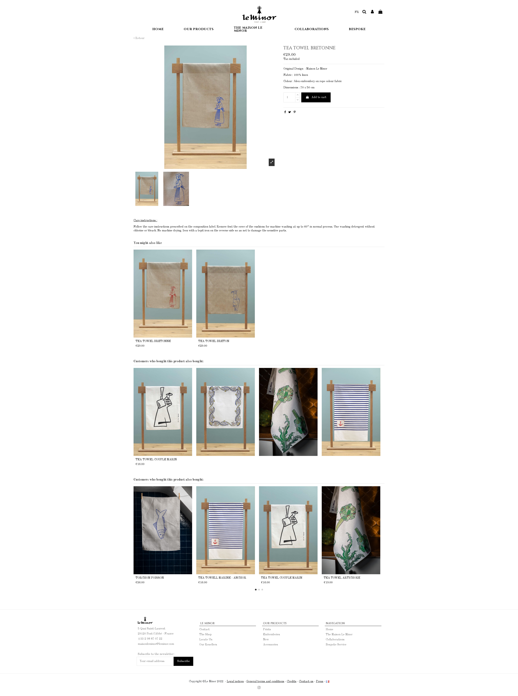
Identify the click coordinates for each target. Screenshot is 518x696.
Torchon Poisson (150, 577)
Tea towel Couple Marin (156, 459)
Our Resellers (208, 644)
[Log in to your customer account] (372, 12)
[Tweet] (289, 112)
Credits (291, 681)
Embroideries (271, 634)
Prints (267, 629)
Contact (204, 629)
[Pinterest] (295, 112)
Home (329, 629)
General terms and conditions (265, 681)
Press (319, 681)
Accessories (270, 644)
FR (357, 12)
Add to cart (318, 97)
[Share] (285, 112)
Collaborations (335, 639)
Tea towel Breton (213, 341)
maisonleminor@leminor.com (156, 644)
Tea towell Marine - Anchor (222, 577)
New (266, 639)
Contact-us (306, 681)
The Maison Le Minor (339, 634)
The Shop (205, 634)
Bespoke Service (336, 644)
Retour (139, 38)
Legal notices (235, 681)
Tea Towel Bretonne (153, 341)
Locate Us (205, 639)
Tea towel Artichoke (342, 577)
